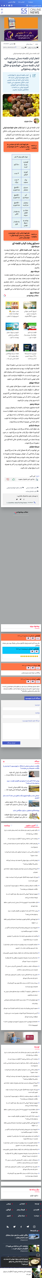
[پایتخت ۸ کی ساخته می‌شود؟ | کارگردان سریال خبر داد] (37, 1273)
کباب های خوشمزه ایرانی (14, 488)
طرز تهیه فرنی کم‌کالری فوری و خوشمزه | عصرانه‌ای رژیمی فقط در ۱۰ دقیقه (21, 921)
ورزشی (9, 1204)
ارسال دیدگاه (11, 743)
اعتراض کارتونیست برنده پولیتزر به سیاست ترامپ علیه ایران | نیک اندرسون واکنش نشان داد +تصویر (21, 946)
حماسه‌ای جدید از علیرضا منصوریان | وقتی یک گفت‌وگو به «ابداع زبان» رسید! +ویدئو (21, 959)
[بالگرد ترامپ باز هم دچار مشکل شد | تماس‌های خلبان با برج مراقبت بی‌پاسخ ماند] (34, 1236)
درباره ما (31, 2)
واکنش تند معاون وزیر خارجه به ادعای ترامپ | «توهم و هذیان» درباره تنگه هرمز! (22, 938)
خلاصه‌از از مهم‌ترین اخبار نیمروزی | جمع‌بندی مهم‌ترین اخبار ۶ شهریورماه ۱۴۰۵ (21, 1023)
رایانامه (37, 713)
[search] (2, 12)
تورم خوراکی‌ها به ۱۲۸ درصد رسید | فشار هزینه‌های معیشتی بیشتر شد (21, 1001)
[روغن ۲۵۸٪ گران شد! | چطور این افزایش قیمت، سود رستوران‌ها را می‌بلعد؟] (34, 789)
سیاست (37, 1216)
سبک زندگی (22, 1216)
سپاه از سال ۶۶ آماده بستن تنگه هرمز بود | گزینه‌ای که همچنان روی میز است (23, 985)
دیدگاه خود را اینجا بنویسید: (31, 721)
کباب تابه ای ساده (31, 491)
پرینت (23, 48)
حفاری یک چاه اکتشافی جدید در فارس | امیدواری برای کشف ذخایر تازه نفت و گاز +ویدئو (21, 976)
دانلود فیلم (34, 1195)
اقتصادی (36, 1210)
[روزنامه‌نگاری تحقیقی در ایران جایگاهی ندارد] (34, 816)
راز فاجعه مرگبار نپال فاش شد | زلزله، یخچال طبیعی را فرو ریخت (20, 953)
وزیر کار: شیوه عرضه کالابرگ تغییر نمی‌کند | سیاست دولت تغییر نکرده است (22, 879)
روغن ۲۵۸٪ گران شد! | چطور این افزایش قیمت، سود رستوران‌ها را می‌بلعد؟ (23, 912)
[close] (39, 1266)
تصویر (9, 1216)
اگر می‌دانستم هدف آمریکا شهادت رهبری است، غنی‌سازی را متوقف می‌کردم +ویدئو (21, 1015)
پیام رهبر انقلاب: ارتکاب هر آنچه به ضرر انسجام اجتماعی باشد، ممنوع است (20, 845)
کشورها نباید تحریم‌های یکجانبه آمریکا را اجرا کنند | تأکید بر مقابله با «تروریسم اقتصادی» (21, 929)
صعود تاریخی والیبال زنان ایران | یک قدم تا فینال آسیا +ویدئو (21, 1008)
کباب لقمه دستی (31, 488)
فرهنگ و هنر (21, 1210)
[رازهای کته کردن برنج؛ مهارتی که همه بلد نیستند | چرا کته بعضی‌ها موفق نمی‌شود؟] (34, 1262)
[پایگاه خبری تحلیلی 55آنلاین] (30, 11)
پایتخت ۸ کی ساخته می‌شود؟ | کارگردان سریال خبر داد (17, 1272)
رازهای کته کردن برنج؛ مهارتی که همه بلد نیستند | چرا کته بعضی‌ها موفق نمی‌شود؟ (15, 1261)
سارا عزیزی (28, 121)
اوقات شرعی (11, 2)
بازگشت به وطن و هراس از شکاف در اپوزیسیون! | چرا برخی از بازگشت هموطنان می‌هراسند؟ (21, 767)
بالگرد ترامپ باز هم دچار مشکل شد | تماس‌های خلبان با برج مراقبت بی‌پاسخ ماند (21, 832)
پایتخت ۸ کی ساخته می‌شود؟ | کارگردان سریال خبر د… (17, 1247)
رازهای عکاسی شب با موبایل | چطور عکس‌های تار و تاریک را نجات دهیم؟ (21, 853)
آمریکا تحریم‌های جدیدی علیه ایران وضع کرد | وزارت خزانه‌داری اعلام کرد (21, 870)
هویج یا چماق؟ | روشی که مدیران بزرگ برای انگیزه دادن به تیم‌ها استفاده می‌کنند (22, 896)
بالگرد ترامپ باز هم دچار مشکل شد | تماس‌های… (17, 1236)
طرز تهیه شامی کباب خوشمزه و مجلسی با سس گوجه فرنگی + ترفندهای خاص (19, 235)
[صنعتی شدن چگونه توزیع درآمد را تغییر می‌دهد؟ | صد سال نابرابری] (34, 803)
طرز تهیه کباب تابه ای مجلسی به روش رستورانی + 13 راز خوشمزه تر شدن (18, 146)
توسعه (37, 1204)
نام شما (37, 705)
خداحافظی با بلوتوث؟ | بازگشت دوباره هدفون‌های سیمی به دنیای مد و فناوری (21, 993)
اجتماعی (22, 1204)
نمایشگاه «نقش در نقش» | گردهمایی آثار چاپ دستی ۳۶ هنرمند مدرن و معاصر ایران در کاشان (21, 968)
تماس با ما (21, 2)
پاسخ (37, 638)
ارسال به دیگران (32, 48)
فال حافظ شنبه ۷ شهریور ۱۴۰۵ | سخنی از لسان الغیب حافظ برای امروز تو (21, 904)
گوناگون (9, 1210)
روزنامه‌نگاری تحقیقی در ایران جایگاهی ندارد (26, 810)
